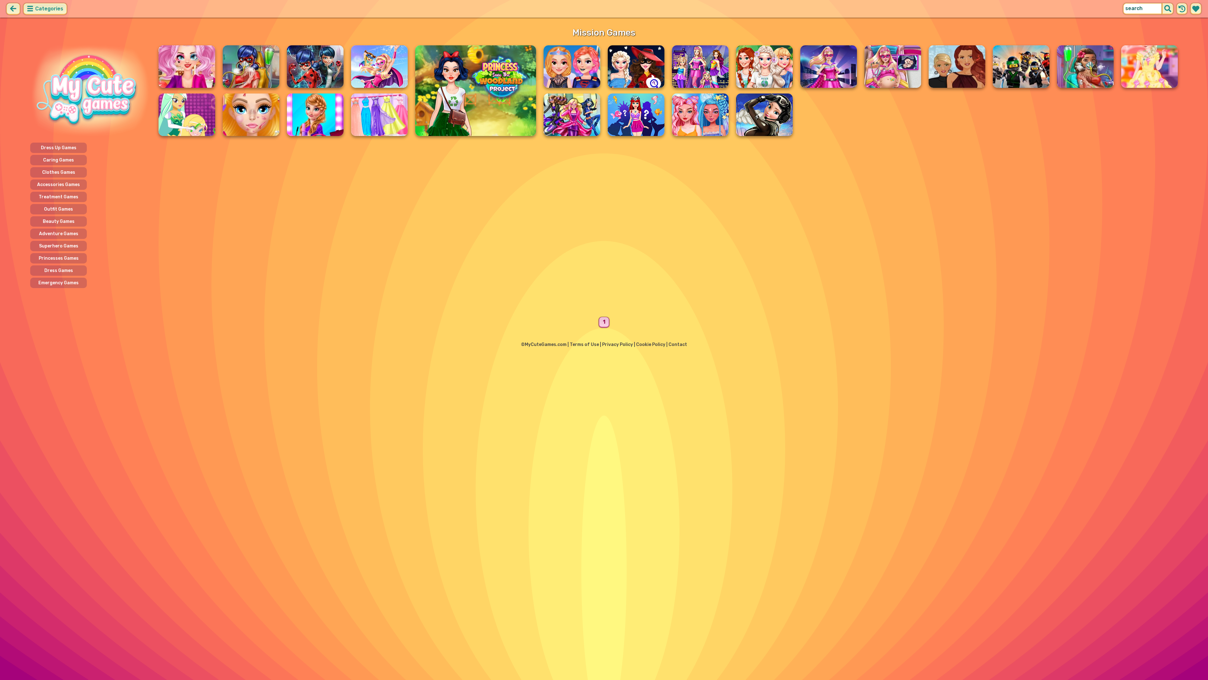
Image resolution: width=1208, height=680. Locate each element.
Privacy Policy (617, 344)
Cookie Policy (650, 344)
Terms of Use (584, 344)
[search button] (1167, 8)
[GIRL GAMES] (90, 90)
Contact (677, 344)
